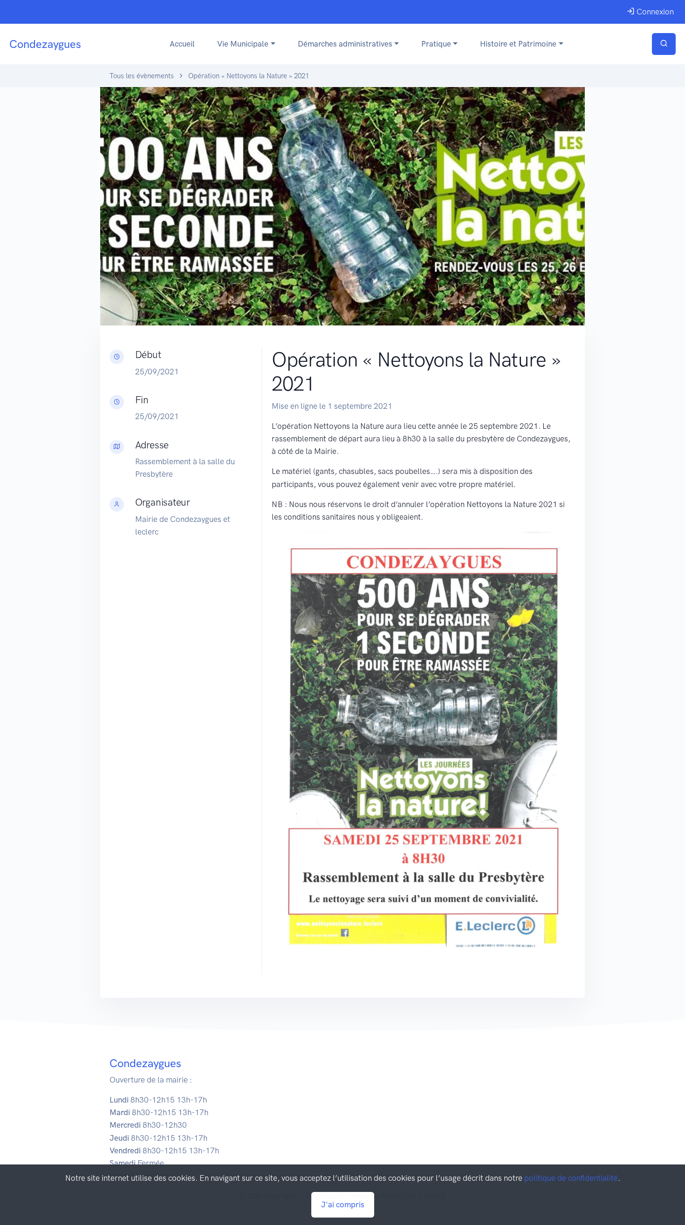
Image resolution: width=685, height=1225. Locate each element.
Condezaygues (45, 44)
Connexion (654, 11)
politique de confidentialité (571, 1178)
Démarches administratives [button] (345, 43)
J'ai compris (342, 1204)
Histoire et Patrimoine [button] (518, 43)
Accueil (182, 43)
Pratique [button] (436, 43)
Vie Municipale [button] (242, 43)
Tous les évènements (142, 76)
